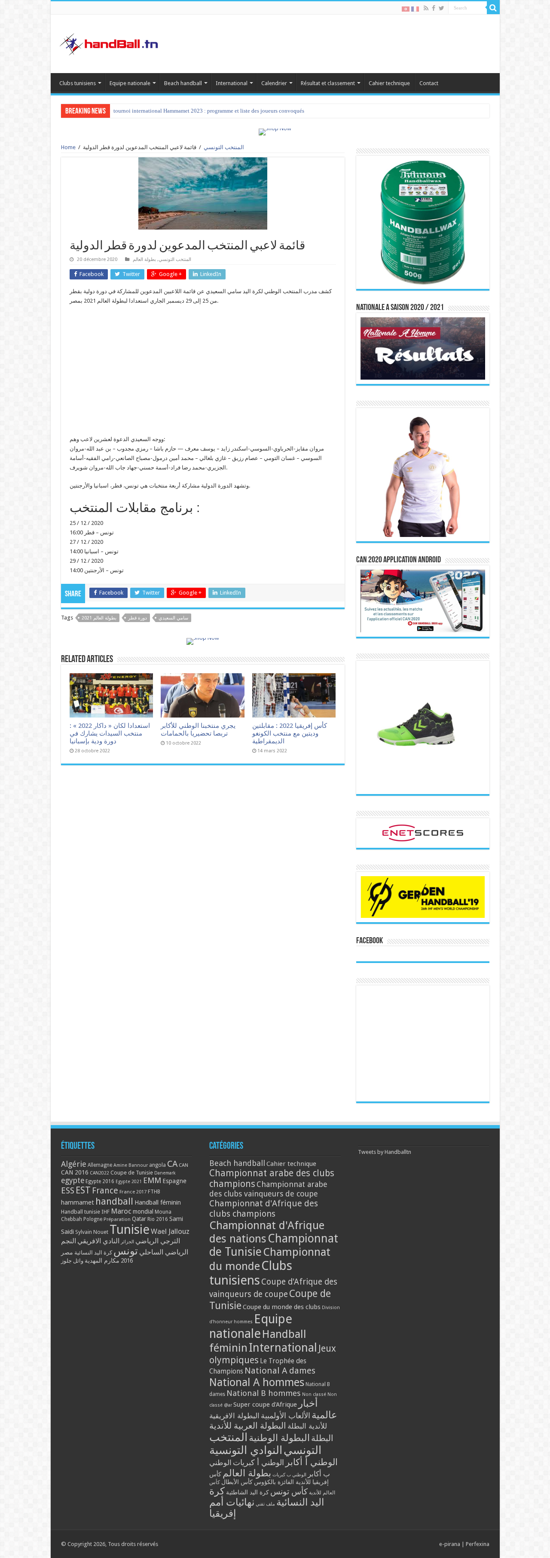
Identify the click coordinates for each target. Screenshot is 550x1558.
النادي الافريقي (98, 1241)
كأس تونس (289, 1492)
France (105, 1191)
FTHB (154, 1192)
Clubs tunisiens (77, 83)
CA (172, 1164)
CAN (183, 1165)
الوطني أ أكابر (311, 1462)
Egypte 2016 (100, 1181)
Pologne (92, 1219)
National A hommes (256, 1382)
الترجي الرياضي (157, 1241)
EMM (152, 1180)
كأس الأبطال (237, 1481)
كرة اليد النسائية (93, 1252)
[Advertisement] (203, 374)
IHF (105, 1211)
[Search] (493, 7)
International (232, 83)
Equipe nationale (130, 83)
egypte (72, 1180)
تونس (125, 1251)
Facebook (369, 941)
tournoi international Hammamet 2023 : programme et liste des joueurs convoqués (208, 110)
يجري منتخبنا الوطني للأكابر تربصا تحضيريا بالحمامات (198, 729)
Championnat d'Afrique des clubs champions (263, 1208)
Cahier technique (389, 83)
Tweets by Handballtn (384, 1152)
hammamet (77, 1202)
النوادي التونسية (245, 1450)
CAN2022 (99, 1173)
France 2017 (133, 1192)
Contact (428, 83)
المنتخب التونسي (224, 147)
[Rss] (426, 8)
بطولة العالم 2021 (99, 618)
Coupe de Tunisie (131, 1172)
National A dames (279, 1370)
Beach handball (183, 83)
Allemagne (100, 1165)
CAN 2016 (75, 1172)
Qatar (139, 1218)
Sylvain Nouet (91, 1232)
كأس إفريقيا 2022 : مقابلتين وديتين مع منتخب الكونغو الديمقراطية (289, 733)
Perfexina (477, 1544)
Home (68, 147)
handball (114, 1201)
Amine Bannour (130, 1165)
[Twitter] (441, 8)
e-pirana (449, 1544)
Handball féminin (157, 1202)
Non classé (314, 1394)
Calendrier (274, 83)
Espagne (174, 1180)
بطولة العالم (144, 259)
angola (157, 1165)
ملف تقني (265, 1504)
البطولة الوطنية (279, 1437)
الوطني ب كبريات (289, 1475)
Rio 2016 (157, 1219)
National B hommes (263, 1393)
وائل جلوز (72, 1260)
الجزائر (127, 1242)
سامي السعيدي (173, 618)
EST (83, 1190)
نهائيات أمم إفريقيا (231, 1508)
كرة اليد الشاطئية (247, 1492)
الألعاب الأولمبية (285, 1415)
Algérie (73, 1163)
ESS (67, 1191)
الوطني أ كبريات (258, 1462)
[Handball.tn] (110, 42)
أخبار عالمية (317, 1409)
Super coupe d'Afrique (265, 1404)
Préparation (117, 1219)
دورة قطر (137, 618)
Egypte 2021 (129, 1181)
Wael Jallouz (170, 1231)
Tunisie (130, 1229)
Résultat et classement (328, 83)
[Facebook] (433, 8)
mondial (143, 1211)
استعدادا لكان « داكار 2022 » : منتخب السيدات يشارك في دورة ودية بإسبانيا (110, 733)
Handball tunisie (80, 1211)
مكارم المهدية (102, 1260)
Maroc (121, 1211)
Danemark (165, 1173)
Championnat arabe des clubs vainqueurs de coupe (268, 1189)
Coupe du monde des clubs (282, 1307)
